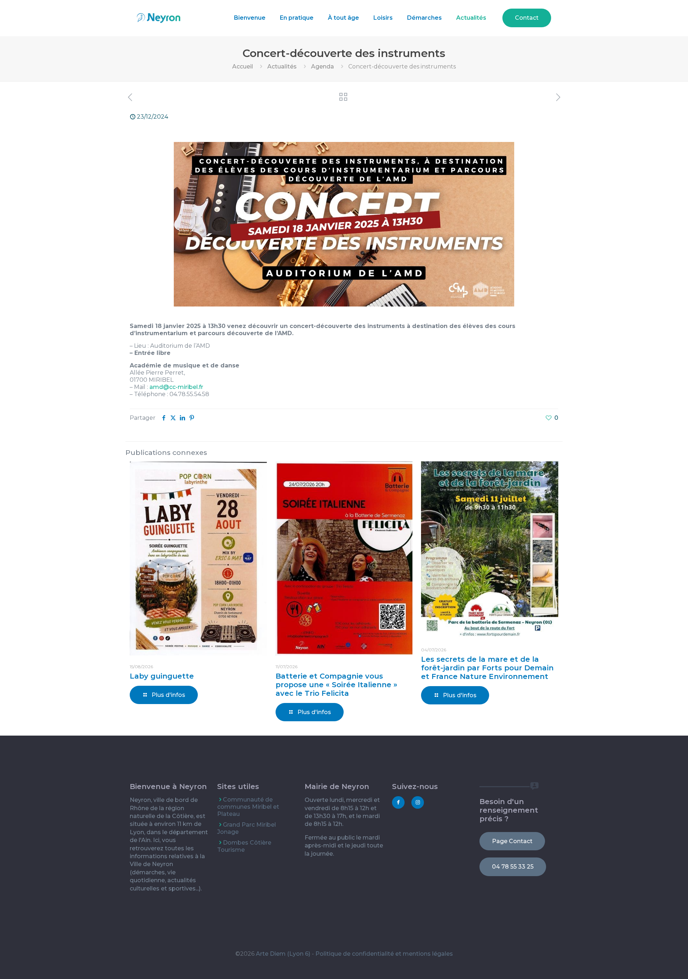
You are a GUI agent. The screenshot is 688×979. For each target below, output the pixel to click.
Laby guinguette (162, 676)
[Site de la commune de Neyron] (158, 18)
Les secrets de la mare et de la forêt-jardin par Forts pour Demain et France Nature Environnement (487, 668)
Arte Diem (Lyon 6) (283, 953)
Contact (527, 17)
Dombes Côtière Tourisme (244, 846)
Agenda (322, 66)
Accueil (242, 66)
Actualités (282, 66)
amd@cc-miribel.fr (176, 387)
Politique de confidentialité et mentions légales (384, 953)
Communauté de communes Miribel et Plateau (248, 806)
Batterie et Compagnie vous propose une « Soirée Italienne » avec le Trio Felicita (336, 685)
